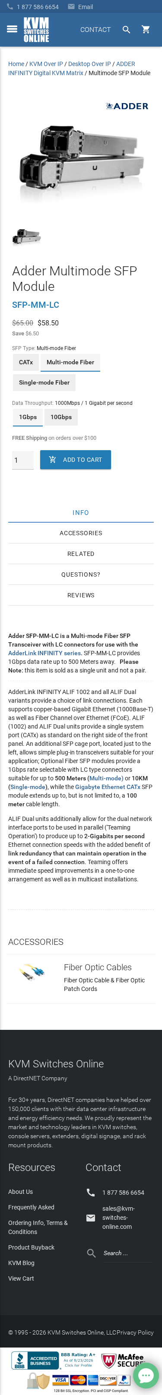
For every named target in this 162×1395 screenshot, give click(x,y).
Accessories (81, 533)
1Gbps (28, 416)
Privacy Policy (135, 1332)
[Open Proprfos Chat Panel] (146, 1376)
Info (81, 512)
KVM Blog (21, 1262)
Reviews (81, 595)
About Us (20, 1191)
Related (81, 553)
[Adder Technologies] (126, 112)
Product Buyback (31, 1247)
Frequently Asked (31, 1207)
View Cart (21, 1278)
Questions (79, 574)
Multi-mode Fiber (70, 362)
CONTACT (95, 29)
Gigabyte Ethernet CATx (107, 786)
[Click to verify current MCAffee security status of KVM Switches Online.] (124, 1369)
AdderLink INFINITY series (44, 653)
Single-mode (27, 786)
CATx (26, 362)
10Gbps (61, 416)
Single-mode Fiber (44, 382)
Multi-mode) (106, 778)
